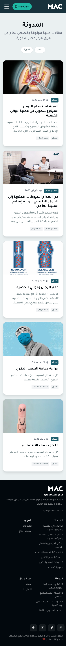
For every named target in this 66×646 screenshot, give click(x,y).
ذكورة (27, 50)
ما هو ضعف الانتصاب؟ (40, 446)
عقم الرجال (43, 138)
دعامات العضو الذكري (52, 557)
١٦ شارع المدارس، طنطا (51, 610)
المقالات (27, 526)
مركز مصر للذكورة (53, 495)
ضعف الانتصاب (40, 387)
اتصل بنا (27, 589)
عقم (40, 50)
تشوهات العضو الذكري (51, 562)
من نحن (27, 584)
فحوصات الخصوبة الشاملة (49, 552)
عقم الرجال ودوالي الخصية (37, 287)
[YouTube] (42, 627)
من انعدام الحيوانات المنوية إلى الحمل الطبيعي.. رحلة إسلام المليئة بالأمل (33, 201)
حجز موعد (23, 6)
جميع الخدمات (55, 567)
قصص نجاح (51, 229)
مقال (54, 138)
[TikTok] (33, 627)
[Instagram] (61, 627)
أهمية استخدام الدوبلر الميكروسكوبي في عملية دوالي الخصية (34, 111)
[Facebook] (51, 627)
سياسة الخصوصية (53, 511)
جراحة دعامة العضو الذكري (37, 369)
